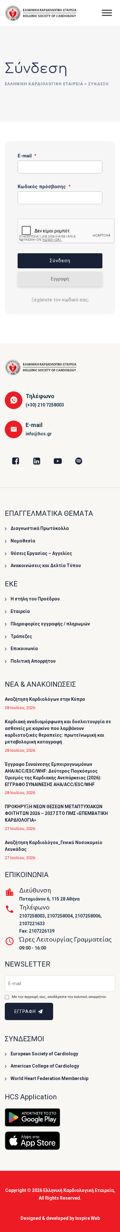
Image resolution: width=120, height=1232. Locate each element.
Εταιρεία (20, 611)
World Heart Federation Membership (49, 1078)
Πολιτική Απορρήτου (33, 661)
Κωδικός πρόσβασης (44, 186)
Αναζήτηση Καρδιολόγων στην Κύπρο (45, 699)
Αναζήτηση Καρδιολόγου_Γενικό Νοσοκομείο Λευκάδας (53, 846)
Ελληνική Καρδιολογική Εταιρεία (78, 1190)
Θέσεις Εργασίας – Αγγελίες (41, 553)
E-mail (27, 156)
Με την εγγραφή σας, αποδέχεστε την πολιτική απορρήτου (59, 997)
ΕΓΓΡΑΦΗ (25, 1011)
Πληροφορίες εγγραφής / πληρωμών (50, 623)
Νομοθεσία (23, 540)
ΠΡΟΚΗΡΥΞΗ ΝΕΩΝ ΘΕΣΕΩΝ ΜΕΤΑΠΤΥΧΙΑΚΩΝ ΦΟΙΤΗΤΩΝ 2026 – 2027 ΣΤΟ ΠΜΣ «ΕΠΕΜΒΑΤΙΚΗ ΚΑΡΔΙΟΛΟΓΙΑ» (56, 813)
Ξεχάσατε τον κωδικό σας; (60, 300)
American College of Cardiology (45, 1066)
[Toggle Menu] (107, 13)
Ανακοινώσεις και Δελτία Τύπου (46, 565)
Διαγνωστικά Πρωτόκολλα (40, 528)
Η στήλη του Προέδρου (35, 598)
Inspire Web (87, 1218)
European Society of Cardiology (44, 1053)
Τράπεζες (21, 636)
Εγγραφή (60, 279)
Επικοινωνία (24, 648)
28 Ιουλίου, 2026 (20, 707)
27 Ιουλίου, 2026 (20, 828)
